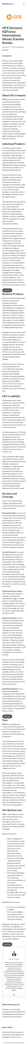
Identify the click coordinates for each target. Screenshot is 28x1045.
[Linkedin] (14, 994)
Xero (4, 642)
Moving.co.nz (7, 4)
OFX (21, 61)
